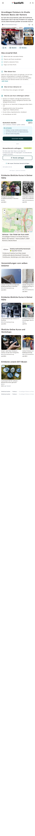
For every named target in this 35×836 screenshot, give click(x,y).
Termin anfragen (18, 158)
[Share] (32, 25)
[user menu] (30, 3)
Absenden (29, 167)
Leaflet (30, 231)
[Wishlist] (29, 25)
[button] (17, 219)
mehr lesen (5, 81)
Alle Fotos (19, 28)
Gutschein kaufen (17, 138)
